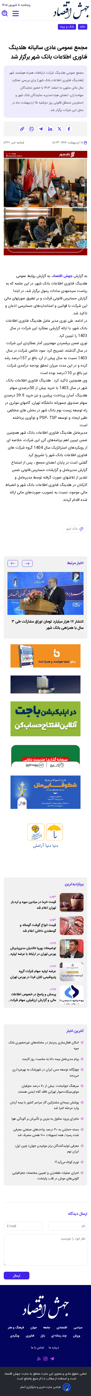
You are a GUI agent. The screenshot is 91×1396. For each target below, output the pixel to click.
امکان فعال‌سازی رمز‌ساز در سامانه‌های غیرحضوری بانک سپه (44, 1045)
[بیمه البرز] (45, 756)
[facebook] (69, 129)
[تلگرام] (41, 129)
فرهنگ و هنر (16, 1327)
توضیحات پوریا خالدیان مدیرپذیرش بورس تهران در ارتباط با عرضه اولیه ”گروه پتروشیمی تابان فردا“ (33, 951)
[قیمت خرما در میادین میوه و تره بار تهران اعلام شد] (72, 902)
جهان (34, 1327)
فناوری (30, 1336)
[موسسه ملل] (45, 792)
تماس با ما (38, 1347)
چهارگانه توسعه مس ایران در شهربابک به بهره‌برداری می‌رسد (45, 1072)
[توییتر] (59, 129)
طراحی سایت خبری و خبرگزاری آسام (40, 1387)
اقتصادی (62, 1327)
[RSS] (39, 1358)
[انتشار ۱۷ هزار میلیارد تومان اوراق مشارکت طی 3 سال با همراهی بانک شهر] (45, 593)
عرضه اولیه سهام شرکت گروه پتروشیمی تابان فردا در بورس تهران (33, 974)
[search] (4, 13)
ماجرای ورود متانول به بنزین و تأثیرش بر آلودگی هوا (45, 1119)
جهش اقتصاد (62, 276)
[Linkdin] (50, 129)
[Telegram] (52, 1358)
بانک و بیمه (67, 26)
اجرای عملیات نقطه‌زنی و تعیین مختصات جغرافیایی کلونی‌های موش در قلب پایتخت (45, 1176)
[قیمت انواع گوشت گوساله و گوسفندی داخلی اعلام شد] (72, 925)
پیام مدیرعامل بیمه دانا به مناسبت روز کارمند (50, 1059)
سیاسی (78, 1327)
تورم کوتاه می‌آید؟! (67, 1162)
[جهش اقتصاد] (71, 10)
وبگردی (15, 1336)
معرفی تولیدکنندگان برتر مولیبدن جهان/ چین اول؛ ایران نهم (47, 1149)
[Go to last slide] (27, 563)
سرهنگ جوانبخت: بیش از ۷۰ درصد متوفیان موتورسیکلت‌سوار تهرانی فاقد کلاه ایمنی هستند (48, 1089)
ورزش (77, 1336)
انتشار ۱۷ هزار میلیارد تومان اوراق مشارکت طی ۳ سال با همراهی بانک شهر (48, 625)
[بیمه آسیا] (45, 684)
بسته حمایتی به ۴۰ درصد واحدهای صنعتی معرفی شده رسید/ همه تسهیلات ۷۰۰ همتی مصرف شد (46, 1132)
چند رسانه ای (59, 1336)
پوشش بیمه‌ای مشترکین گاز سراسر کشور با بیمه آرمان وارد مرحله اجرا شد (44, 1105)
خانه (82, 26)
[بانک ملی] (45, 656)
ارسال (16, 1275)
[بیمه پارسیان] (45, 843)
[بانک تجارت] (45, 718)
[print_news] (31, 129)
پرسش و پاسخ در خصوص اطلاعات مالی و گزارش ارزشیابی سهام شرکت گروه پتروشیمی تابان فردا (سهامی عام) (33, 997)
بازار (43, 1336)
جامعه (47, 1327)
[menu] (15, 13)
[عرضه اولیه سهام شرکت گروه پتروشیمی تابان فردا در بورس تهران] (72, 971)
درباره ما (54, 1347)
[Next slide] (12, 563)
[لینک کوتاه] (22, 129)
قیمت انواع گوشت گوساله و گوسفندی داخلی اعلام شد (38, 928)
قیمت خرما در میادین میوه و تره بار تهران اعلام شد (33, 905)
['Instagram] (45, 1358)
